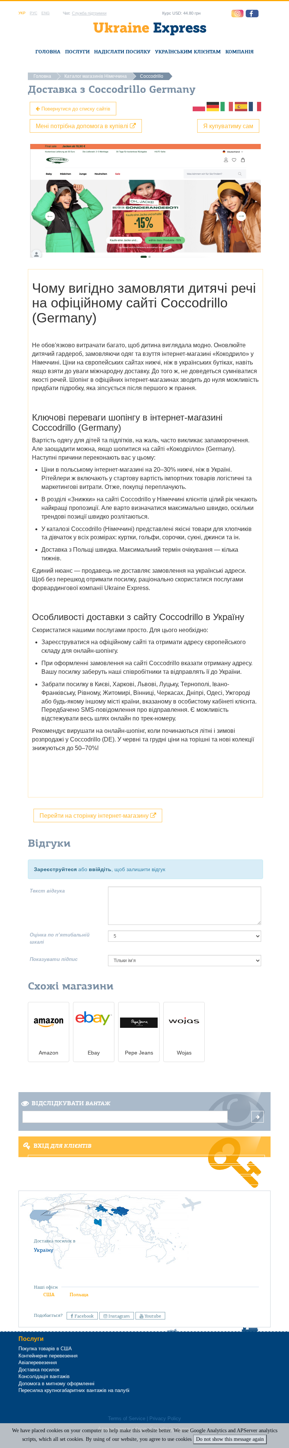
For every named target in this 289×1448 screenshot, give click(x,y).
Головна (48, 51)
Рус (33, 13)
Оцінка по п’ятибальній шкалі (60, 938)
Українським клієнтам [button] (188, 51)
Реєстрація (144, 1170)
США (49, 1294)
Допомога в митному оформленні (56, 1383)
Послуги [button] (77, 51)
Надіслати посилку (122, 51)
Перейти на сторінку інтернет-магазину (95, 815)
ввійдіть (100, 869)
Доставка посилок (38, 1369)
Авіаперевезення (37, 1362)
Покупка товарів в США (45, 1348)
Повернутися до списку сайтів (75, 108)
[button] (252, 13)
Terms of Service (126, 1418)
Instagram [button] (118, 1316)
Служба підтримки (89, 13)
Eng (45, 13)
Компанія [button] (239, 51)
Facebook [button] (83, 1316)
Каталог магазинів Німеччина (95, 76)
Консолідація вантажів (44, 1376)
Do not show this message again (230, 1439)
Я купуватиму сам (228, 125)
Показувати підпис (54, 959)
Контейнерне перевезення (48, 1356)
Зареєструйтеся (55, 869)
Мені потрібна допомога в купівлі (83, 125)
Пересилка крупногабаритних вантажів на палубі (73, 1390)
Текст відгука (47, 891)
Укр (22, 13)
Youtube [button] (152, 1316)
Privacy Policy (165, 1418)
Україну (43, 1250)
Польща (79, 1294)
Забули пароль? (144, 1180)
